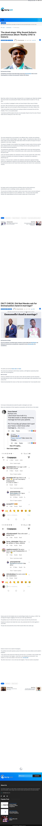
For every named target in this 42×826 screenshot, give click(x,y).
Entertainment (8, 27)
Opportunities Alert (13, 803)
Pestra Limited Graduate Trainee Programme (13, 805)
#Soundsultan (8, 217)
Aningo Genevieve (20, 40)
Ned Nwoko (33, 342)
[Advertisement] (28, 10)
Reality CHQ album (16, 217)
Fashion (10, 817)
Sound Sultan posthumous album (34, 217)
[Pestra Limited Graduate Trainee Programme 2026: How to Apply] (4, 805)
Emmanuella (31, 344)
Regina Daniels (14, 683)
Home (3, 27)
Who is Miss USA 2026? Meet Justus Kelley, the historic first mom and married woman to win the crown (18, 24)
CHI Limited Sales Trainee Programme (14, 812)
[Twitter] (38, 0)
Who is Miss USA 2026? (13, 819)
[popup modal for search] (39, 20)
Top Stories (10, 40)
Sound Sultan (28, 73)
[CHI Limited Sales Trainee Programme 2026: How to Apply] (4, 812)
